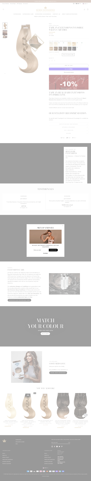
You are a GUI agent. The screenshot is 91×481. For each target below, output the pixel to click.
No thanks (45, 253)
